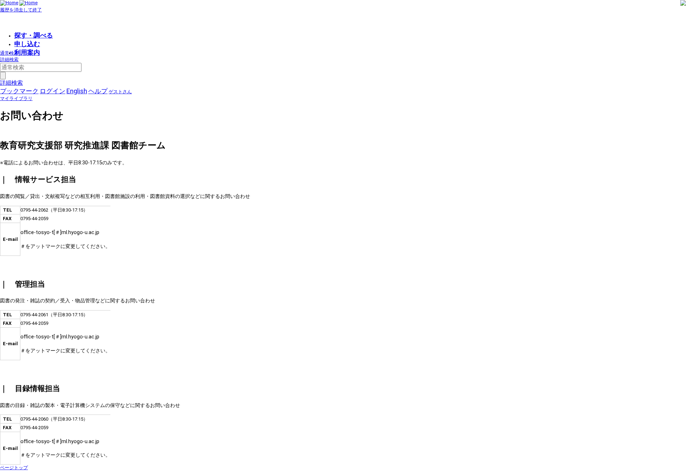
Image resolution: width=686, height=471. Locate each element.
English (76, 91)
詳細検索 (9, 59)
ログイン (52, 91)
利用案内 (27, 52)
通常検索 (9, 53)
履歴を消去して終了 (21, 10)
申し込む (27, 44)
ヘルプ (98, 91)
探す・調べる (33, 35)
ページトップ (14, 467)
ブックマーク (19, 91)
